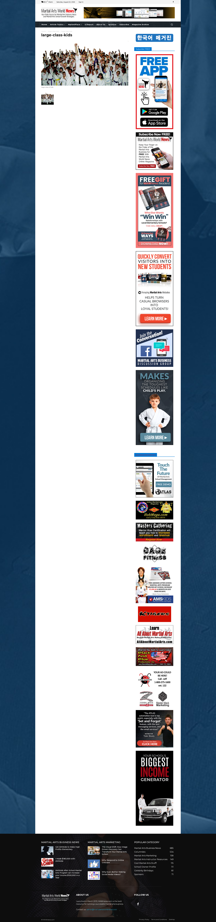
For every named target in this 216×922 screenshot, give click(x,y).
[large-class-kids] (84, 85)
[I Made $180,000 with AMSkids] (47, 862)
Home (43, 31)
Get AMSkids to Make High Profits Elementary (67, 848)
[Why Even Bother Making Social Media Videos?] (94, 875)
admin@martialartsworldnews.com (101, 909)
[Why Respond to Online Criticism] (94, 864)
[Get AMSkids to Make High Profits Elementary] (47, 850)
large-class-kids (53, 31)
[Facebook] (173, 1)
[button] (172, 24)
